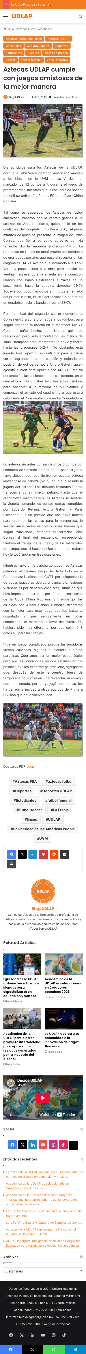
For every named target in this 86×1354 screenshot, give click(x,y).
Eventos (33, 53)
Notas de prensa (56, 53)
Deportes (61, 45)
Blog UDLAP (16, 97)
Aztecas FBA (26, 781)
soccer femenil (31, 60)
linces (32, 819)
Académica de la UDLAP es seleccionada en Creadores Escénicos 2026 (63, 985)
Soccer (10, 60)
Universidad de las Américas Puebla (44, 829)
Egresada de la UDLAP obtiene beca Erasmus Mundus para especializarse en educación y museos (21, 987)
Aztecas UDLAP (58, 38)
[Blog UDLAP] (22, 16)
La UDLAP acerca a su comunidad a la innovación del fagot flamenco (62, 1039)
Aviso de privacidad (57, 1324)
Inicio (10, 29)
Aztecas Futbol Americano (34, 29)
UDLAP (54, 819)
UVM (43, 838)
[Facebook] (11, 854)
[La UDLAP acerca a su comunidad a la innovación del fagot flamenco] (64, 1018)
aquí (29, 766)
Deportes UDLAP (57, 791)
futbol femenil (59, 800)
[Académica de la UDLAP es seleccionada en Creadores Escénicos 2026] (64, 964)
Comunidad (13, 45)
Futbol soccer (30, 810)
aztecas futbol (60, 781)
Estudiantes (14, 53)
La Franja (61, 810)
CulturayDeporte (38, 45)
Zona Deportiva (57, 60)
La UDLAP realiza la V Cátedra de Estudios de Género (44, 1222)
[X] (22, 854)
